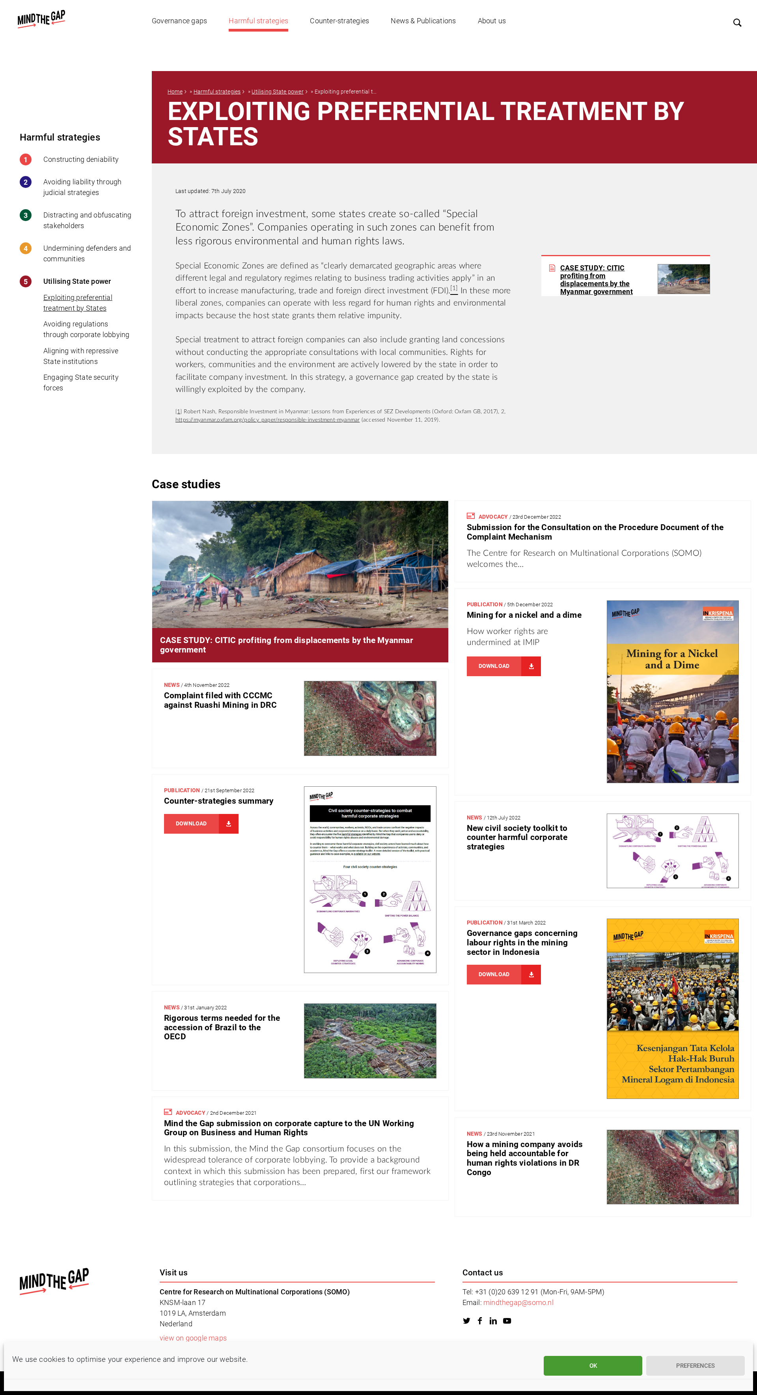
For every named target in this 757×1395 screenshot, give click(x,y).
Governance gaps (179, 21)
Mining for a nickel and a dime (524, 615)
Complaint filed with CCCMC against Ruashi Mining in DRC (220, 700)
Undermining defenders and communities (87, 253)
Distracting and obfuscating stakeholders (87, 220)
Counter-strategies (339, 21)
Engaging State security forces (81, 382)
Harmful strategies (258, 21)
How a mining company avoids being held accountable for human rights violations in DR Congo (525, 1158)
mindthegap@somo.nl (518, 1302)
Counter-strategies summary (219, 801)
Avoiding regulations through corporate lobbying (86, 329)
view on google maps (193, 1338)
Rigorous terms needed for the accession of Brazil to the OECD (222, 1027)
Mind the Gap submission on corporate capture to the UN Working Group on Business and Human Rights (289, 1128)
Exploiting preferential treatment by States (77, 302)
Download (494, 666)
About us (492, 21)
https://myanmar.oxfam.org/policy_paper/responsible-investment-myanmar (267, 420)
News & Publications (423, 21)
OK (593, 1365)
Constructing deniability (81, 159)
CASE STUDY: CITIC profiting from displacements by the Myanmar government (596, 280)
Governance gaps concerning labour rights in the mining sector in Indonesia (522, 942)
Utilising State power (77, 281)
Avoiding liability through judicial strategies (82, 187)
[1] (178, 411)
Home (175, 91)
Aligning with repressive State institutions (80, 356)
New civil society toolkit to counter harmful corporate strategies (517, 837)
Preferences (695, 1365)
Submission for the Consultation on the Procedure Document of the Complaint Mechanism (595, 532)
